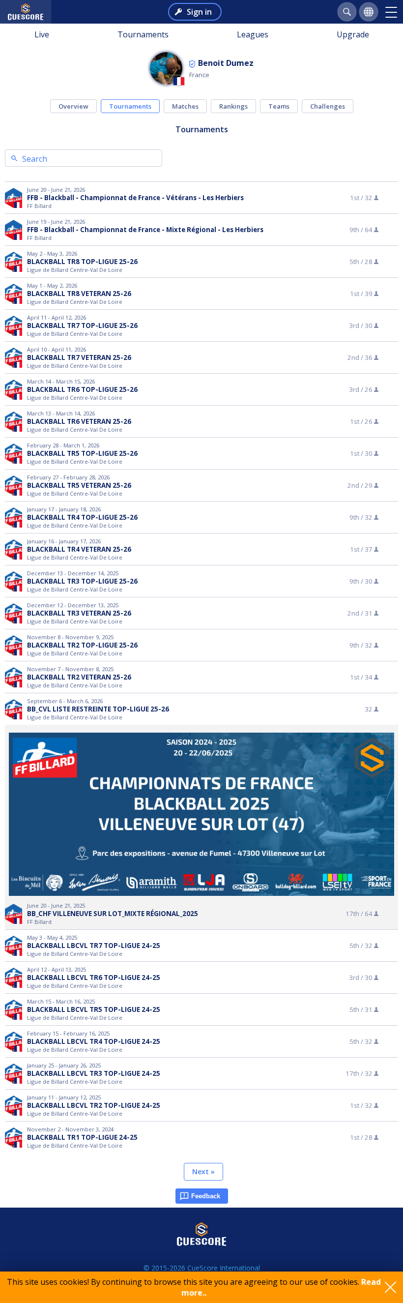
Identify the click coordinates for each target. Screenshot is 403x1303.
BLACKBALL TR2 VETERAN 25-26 (79, 677)
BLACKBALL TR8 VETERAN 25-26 (79, 293)
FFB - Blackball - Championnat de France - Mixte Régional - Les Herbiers (145, 229)
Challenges (327, 106)
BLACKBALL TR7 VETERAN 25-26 (79, 357)
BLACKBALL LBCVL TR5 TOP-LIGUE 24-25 (93, 1009)
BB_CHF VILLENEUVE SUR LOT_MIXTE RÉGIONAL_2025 (112, 913)
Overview (73, 106)
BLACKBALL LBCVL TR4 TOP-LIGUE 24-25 (93, 1041)
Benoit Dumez (226, 63)
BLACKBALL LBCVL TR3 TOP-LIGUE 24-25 (93, 1073)
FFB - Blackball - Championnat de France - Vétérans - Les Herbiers (135, 197)
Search (34, 158)
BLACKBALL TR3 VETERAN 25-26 (79, 613)
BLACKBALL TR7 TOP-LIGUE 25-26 (82, 325)
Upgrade (353, 34)
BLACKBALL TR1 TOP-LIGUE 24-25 (82, 1137)
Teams (278, 106)
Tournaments (143, 34)
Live (41, 34)
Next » (203, 1171)
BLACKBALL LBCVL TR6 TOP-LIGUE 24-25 (93, 977)
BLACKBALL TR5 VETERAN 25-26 (79, 485)
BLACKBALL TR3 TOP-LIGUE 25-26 (82, 581)
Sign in (199, 11)
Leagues (252, 34)
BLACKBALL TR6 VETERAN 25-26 (79, 421)
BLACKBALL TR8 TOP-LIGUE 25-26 (82, 261)
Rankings (233, 106)
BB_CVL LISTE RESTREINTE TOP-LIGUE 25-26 (98, 709)
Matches (185, 106)
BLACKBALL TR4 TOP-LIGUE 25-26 (82, 517)
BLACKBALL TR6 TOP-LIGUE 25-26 (82, 389)
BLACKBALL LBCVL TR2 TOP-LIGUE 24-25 (93, 1105)
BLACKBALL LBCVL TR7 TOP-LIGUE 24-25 (93, 945)
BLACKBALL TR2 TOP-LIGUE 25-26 (82, 645)
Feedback (205, 1196)
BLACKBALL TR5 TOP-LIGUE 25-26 (82, 453)
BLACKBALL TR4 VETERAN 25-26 (79, 549)
